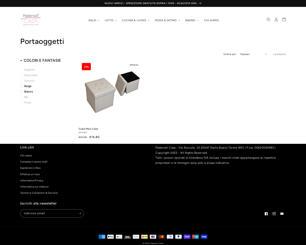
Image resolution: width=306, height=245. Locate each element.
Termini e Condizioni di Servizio (39, 192)
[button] (93, 20)
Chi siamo (26, 155)
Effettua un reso (30, 174)
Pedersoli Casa (156, 243)
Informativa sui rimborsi (34, 186)
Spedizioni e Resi (30, 167)
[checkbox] (47, 70)
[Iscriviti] (80, 213)
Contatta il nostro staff (33, 161)
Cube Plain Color (88, 128)
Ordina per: (230, 54)
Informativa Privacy (31, 180)
